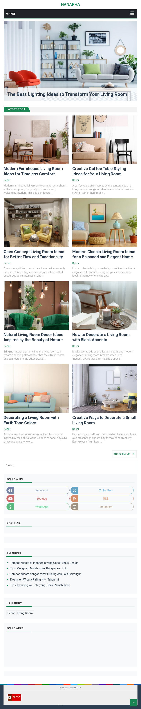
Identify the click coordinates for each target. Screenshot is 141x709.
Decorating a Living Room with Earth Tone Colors (31, 420)
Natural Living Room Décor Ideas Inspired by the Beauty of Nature (33, 337)
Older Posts (122, 454)
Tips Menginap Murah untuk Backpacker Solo (39, 568)
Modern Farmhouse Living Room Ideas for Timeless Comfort (33, 171)
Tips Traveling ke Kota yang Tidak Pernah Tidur (40, 585)
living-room (25, 613)
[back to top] (133, 702)
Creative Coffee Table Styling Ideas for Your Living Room (99, 171)
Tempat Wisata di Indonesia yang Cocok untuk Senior (44, 563)
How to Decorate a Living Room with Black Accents (101, 337)
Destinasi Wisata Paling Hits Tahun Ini (34, 579)
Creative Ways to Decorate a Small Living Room (104, 420)
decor (7, 180)
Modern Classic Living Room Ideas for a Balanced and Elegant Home (103, 254)
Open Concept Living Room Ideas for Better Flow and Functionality (34, 254)
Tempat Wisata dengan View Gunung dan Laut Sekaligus (46, 574)
